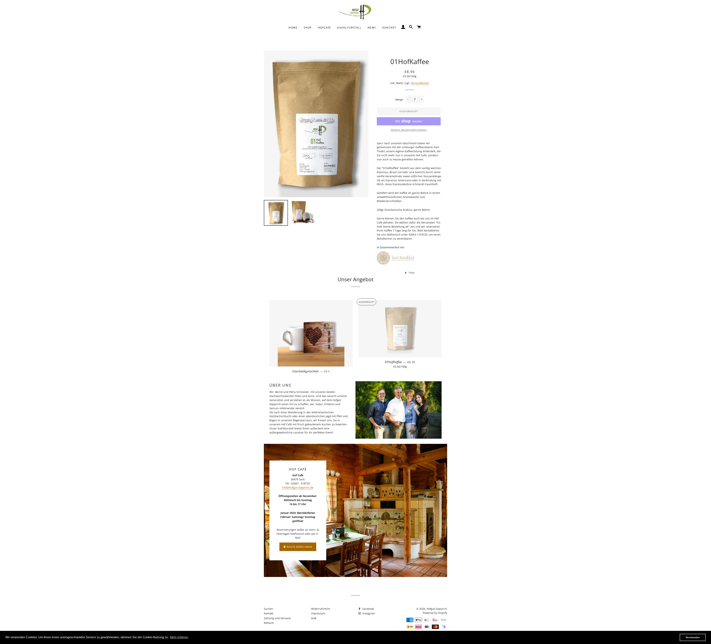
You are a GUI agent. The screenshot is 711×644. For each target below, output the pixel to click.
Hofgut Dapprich (437, 608)
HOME (292, 27)
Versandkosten (420, 83)
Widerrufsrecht (320, 608)
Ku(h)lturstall (349, 27)
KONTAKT (389, 27)
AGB (313, 618)
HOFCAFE (324, 27)
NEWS (372, 27)
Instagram (368, 613)
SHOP (308, 27)
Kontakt (268, 613)
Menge (399, 99)
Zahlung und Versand (277, 618)
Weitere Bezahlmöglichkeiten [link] (409, 130)
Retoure (269, 623)
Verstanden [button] (693, 637)
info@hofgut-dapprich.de (297, 487)
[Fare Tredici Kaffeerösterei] (397, 265)
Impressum (318, 613)
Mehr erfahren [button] (179, 637)
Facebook (368, 608)
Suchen (268, 608)
